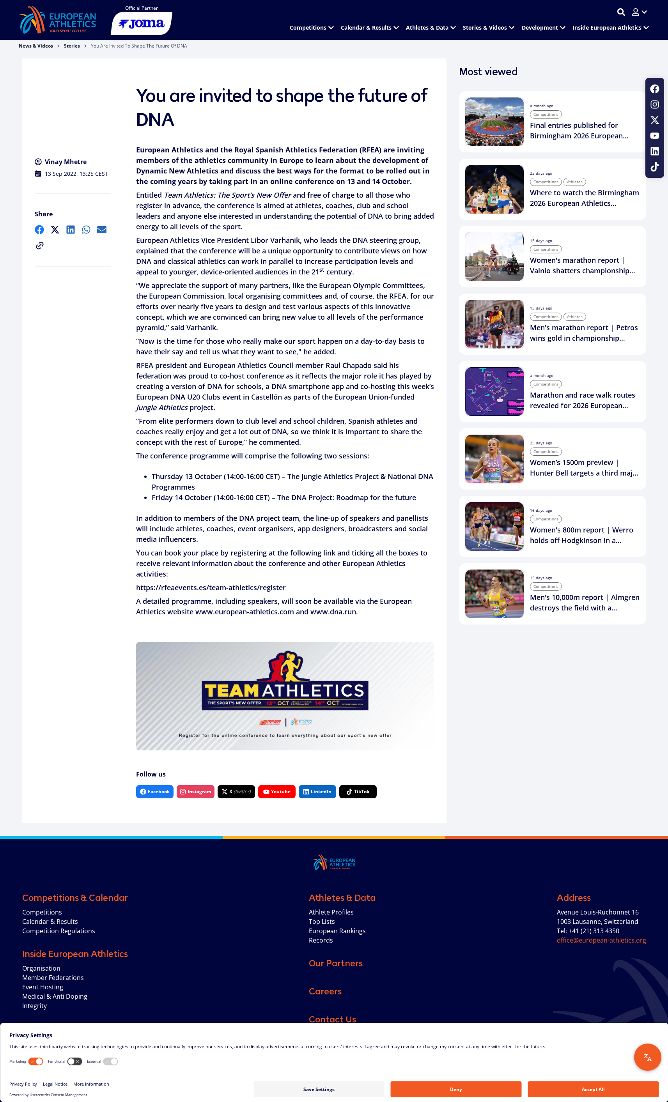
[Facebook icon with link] (654, 89)
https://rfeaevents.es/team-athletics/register (211, 587)
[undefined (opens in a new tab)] (39, 229)
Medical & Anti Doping (54, 996)
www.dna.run (333, 611)
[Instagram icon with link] (654, 104)
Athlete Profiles (331, 912)
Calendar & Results (50, 921)
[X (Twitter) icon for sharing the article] (55, 229)
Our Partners (336, 963)
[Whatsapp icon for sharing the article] (86, 229)
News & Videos (36, 45)
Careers (325, 991)
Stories (72, 45)
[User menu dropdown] (639, 12)
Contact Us (332, 1019)
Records (321, 940)
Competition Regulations (58, 931)
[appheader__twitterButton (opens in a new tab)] (654, 120)
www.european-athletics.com (244, 611)
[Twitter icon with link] (654, 120)
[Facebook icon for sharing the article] (39, 229)
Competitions (42, 912)
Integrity (34, 1005)
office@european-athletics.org (601, 940)
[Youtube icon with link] (654, 135)
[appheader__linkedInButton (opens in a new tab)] (654, 151)
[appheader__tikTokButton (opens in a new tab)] (654, 167)
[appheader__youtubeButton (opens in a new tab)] (654, 135)
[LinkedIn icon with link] (654, 151)
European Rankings (337, 931)
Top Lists (322, 921)
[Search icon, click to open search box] (621, 12)
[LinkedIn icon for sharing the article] (70, 229)
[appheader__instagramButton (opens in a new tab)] (654, 104)
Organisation (41, 968)
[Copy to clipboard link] (40, 246)
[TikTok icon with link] (654, 167)
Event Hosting (42, 987)
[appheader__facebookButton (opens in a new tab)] (654, 89)
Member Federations (53, 977)
